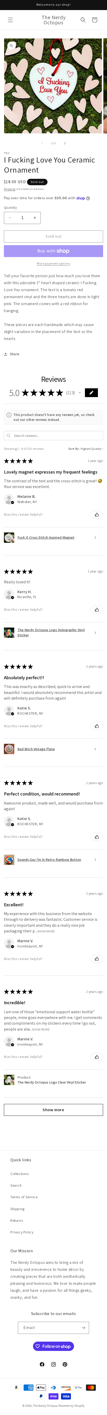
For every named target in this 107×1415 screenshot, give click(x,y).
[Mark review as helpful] (97, 515)
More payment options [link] (53, 263)
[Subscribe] (83, 1328)
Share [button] (14, 354)
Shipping (9, 189)
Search (16, 1185)
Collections (19, 1173)
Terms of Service (24, 1197)
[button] (10, 20)
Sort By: (74, 449)
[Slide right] (65, 143)
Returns (16, 1220)
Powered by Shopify (71, 1406)
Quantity (10, 207)
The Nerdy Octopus (45, 1406)
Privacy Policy (21, 1232)
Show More (46, 931)
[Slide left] (42, 143)
